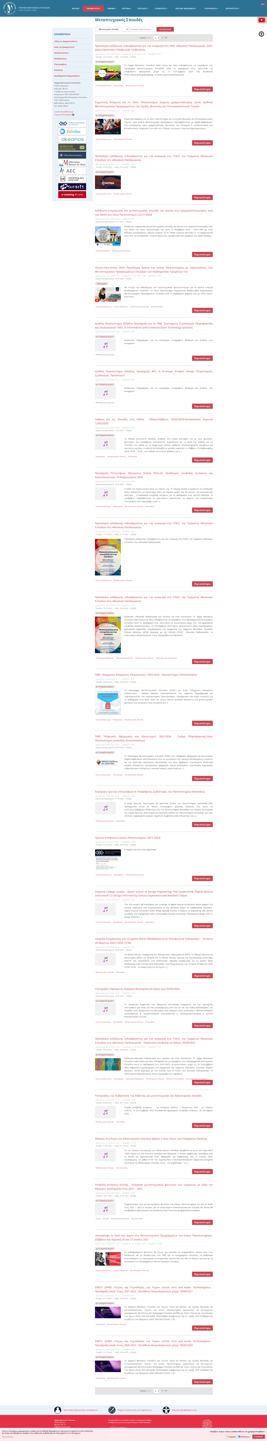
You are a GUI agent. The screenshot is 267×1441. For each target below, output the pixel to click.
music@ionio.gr (66, 111)
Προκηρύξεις (119, 85)
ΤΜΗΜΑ (110, 8)
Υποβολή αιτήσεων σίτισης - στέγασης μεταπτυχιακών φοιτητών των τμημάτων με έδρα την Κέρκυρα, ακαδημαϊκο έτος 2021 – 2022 (154, 1186)
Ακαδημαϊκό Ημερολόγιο (67, 75)
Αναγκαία (232, 1437)
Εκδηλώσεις (60, 58)
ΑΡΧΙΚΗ (75, 8)
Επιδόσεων (245, 1437)
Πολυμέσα (101, 283)
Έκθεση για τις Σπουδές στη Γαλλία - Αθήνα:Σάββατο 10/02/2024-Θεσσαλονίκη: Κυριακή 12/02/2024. (154, 421)
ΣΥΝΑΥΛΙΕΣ (160, 8)
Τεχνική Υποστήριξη (63, 114)
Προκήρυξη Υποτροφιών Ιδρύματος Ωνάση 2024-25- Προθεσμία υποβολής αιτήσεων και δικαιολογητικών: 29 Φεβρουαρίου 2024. (154, 475)
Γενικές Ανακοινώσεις (104, 85)
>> (166, 37)
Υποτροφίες (132, 456)
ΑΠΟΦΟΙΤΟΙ (232, 8)
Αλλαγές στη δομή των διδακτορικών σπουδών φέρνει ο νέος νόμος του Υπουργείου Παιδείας (151, 1138)
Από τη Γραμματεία (64, 47)
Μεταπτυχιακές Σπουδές (135, 85)
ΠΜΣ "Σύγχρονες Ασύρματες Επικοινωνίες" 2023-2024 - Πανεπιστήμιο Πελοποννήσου (146, 674)
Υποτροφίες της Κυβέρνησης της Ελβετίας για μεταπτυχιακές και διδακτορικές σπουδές (148, 1095)
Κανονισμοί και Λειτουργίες (166, 658)
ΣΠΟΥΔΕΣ (142, 8)
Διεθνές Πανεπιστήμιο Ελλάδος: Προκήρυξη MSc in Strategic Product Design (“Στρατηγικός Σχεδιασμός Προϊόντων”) (154, 373)
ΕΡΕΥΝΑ (126, 8)
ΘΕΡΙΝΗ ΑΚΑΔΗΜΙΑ (184, 8)
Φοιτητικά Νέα (156, 307)
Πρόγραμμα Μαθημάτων (105, 658)
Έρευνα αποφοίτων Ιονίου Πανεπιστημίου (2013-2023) (127, 837)
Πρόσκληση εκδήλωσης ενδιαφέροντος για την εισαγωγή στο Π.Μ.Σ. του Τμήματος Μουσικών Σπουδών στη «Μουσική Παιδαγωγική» (154, 158)
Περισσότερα (202, 89)
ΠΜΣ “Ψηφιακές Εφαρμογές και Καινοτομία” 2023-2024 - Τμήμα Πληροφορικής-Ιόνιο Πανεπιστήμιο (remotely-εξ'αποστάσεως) (154, 738)
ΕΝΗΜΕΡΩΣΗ (93, 8)
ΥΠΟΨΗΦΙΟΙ (210, 8)
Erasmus (58, 70)
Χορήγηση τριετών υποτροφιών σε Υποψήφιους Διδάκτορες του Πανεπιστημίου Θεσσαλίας (150, 791)
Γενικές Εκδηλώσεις (103, 251)
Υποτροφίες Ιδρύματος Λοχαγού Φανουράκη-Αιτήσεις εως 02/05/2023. (137, 988)
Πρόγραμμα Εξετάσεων (124, 658)
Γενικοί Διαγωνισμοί (103, 506)
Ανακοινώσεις (61, 52)
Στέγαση (105, 1219)
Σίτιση (98, 1219)
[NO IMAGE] (105, 345)
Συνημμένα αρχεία (105, 61)
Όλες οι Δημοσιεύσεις (65, 41)
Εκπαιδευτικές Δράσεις (175, 1079)
